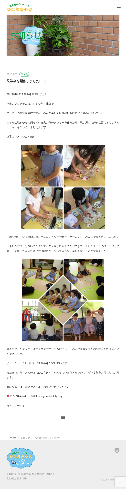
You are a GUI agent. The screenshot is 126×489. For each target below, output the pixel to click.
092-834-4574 (17, 478)
